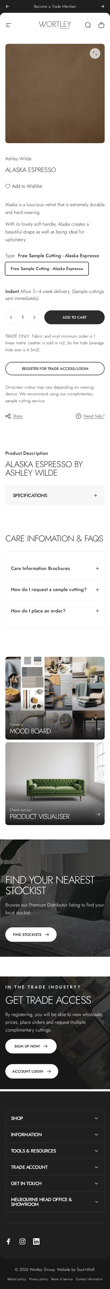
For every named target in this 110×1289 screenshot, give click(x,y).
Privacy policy (38, 1279)
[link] (55, 368)
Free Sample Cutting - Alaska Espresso (47, 268)
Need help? (94, 416)
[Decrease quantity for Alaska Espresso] (11, 317)
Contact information (89, 1279)
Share (17, 416)
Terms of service (62, 1279)
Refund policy (16, 1279)
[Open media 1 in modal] (95, 53)
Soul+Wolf (85, 1269)
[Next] (102, 6)
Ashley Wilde (18, 158)
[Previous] (7, 6)
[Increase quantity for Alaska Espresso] (34, 317)
